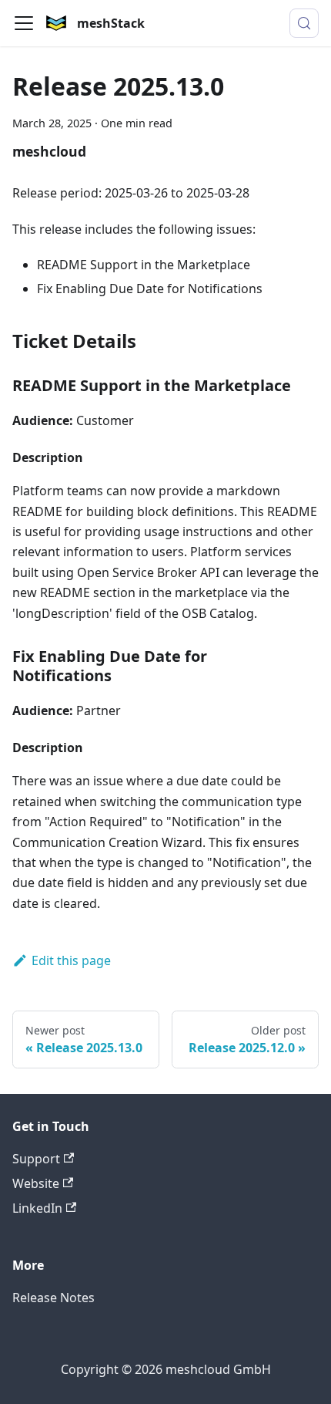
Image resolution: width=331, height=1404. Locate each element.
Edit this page (71, 960)
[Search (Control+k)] (304, 23)
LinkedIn (37, 1208)
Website (35, 1183)
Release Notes (53, 1297)
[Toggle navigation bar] (23, 23)
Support (36, 1158)
